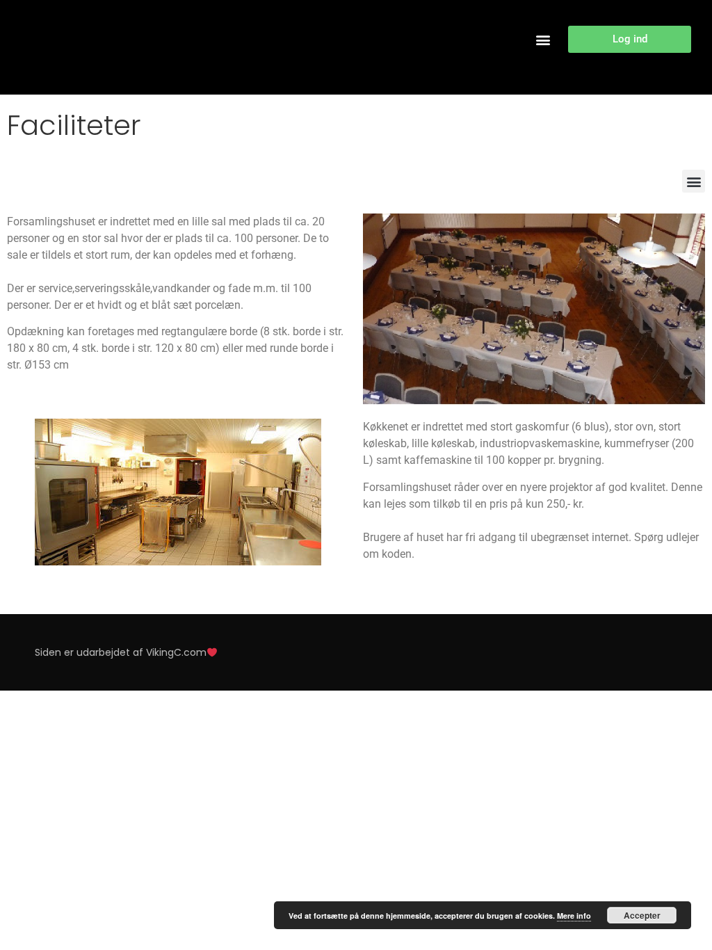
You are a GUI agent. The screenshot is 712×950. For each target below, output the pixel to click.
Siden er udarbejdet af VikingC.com (121, 652)
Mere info (574, 915)
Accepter (642, 915)
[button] (542, 39)
